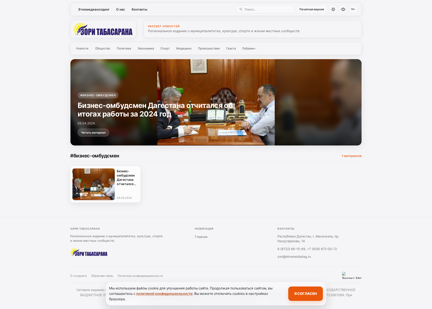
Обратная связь (102, 276)
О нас (120, 9)
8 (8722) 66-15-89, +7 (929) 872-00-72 (307, 249)
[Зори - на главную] (103, 29)
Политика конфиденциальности (140, 276)
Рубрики (249, 48)
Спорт (165, 48)
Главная (201, 237)
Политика (124, 48)
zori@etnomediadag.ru (294, 256)
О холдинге (78, 276)
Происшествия (209, 48)
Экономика (146, 48)
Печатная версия (311, 9)
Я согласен (305, 293)
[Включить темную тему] (333, 9)
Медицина (183, 48)
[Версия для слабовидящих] (343, 9)
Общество (102, 48)
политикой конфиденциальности (164, 293)
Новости (82, 48)
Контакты (139, 9)
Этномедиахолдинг (94, 9)
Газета (231, 48)
